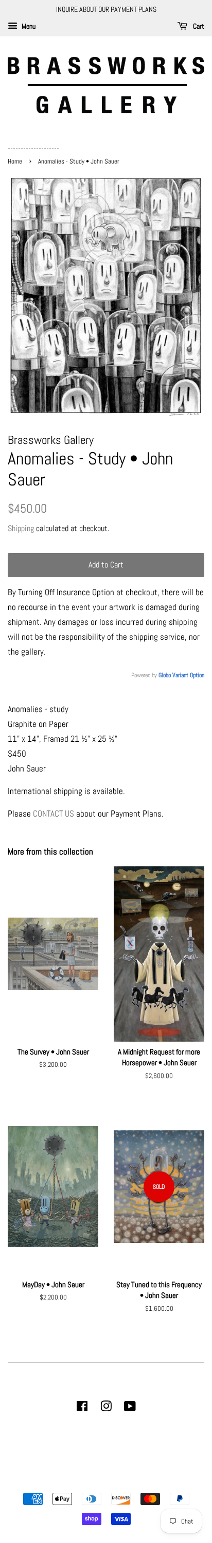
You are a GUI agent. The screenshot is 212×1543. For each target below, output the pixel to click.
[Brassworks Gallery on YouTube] (130, 1408)
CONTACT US (53, 813)
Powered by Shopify (158, 1481)
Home (16, 161)
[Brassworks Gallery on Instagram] (106, 1408)
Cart (197, 26)
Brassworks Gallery (104, 1481)
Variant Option (188, 675)
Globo (164, 675)
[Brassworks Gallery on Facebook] (82, 1408)
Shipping (21, 528)
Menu (28, 26)
